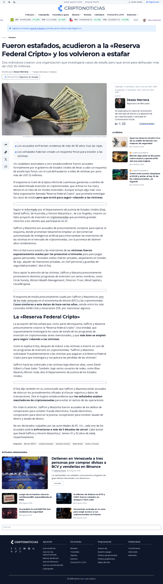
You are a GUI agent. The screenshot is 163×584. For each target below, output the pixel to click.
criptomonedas (59, 217)
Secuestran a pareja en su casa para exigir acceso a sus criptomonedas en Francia (89, 512)
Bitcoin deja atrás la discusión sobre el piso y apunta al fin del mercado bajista (145, 158)
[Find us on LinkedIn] (33, 548)
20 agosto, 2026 (81, 518)
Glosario (75, 14)
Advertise (132, 555)
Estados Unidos (63, 444)
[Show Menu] (4, 2)
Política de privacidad (107, 555)
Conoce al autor (146, 123)
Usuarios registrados (140, 152)
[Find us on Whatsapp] (20, 551)
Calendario (99, 14)
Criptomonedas (46, 444)
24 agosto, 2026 (74, 471)
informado (30, 209)
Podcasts (29, 14)
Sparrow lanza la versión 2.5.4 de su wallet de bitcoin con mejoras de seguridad (145, 141)
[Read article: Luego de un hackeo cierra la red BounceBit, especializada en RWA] (9, 498)
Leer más (58, 483)
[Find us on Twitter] (16, 548)
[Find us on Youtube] (24, 548)
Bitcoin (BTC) (30, 444)
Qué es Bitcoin (49, 548)
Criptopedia (43, 14)
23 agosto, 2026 (26, 503)
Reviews (87, 14)
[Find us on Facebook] (11, 548)
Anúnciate (131, 14)
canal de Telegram (37, 28)
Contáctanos (134, 548)
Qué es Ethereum (50, 561)
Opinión (73, 555)
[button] (6, 155)
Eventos (73, 559)
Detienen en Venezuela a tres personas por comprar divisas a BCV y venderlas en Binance (79, 462)
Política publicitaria (106, 559)
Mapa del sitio (104, 562)
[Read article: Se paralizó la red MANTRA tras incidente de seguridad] (9, 513)
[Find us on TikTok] (16, 551)
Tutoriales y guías (60, 14)
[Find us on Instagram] (20, 548)
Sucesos (12, 37)
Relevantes (78, 444)
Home (4, 37)
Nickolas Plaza (60, 471)
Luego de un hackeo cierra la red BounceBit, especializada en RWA (35, 497)
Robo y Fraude (92, 444)
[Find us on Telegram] (29, 548)
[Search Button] (9, 2)
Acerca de (102, 548)
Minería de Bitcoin (51, 558)
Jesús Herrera (20, 72)
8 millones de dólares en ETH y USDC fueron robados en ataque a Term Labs (89, 497)
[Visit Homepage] (81, 8)
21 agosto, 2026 (26, 515)
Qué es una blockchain (53, 565)
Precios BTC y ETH (115, 14)
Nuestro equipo (104, 552)
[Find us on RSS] (11, 551)
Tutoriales (74, 552)
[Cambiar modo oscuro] (14, 2)
